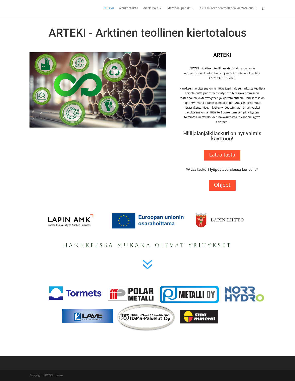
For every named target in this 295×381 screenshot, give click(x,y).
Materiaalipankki (178, 8)
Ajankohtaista (128, 8)
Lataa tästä (222, 154)
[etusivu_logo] (98, 126)
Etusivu (109, 8)
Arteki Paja (150, 8)
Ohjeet (222, 184)
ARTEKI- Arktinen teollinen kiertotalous (226, 8)
